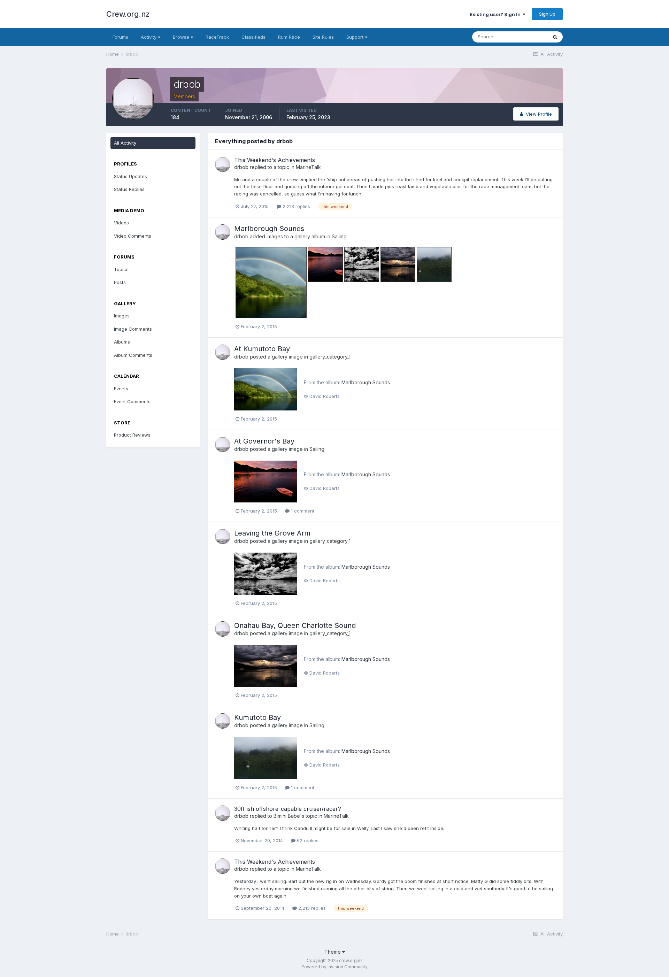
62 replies (306, 840)
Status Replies (129, 189)
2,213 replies (295, 206)
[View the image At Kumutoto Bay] (265, 389)
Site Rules (323, 37)
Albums (122, 342)
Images (122, 315)
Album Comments (133, 355)
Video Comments (132, 236)
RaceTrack (217, 37)
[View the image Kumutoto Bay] (265, 757)
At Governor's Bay (264, 441)
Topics (121, 269)
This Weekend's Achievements (274, 159)
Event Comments (132, 401)
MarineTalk (308, 167)
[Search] (555, 37)
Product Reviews (132, 435)
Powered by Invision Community (334, 966)
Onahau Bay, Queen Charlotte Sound (295, 625)
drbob (241, 167)
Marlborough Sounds (269, 228)
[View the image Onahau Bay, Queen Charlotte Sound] (265, 665)
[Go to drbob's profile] (222, 164)
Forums (120, 37)
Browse (182, 37)
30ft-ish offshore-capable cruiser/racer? (287, 808)
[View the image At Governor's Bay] (265, 481)
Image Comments (133, 329)
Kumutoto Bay (257, 717)
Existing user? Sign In (496, 14)
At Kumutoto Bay (262, 349)
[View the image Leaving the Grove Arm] (265, 573)
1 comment (302, 511)
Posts (120, 282)
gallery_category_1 (330, 357)
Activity (149, 37)
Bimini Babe (287, 816)
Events (121, 388)
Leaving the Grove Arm (272, 533)
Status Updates (130, 176)
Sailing (339, 236)
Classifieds (253, 37)
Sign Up (547, 14)
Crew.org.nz (128, 13)
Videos (121, 222)
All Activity (125, 143)
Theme (333, 952)
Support (355, 37)
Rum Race (289, 37)
